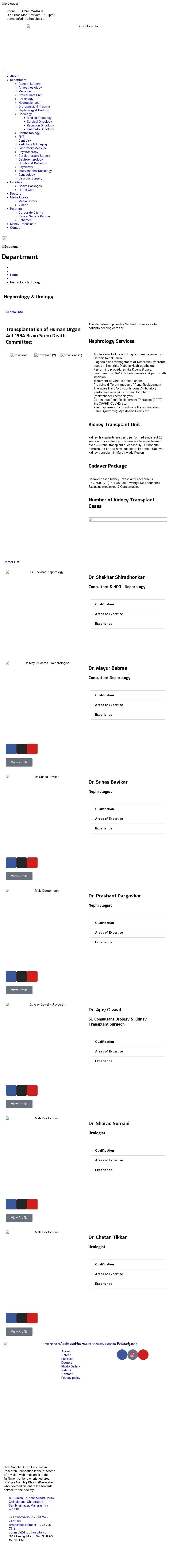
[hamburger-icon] (3, 70)
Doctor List (11, 562)
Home (14, 275)
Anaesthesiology (30, 87)
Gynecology (27, 175)
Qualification (104, 604)
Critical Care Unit (30, 95)
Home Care (26, 190)
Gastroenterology (31, 159)
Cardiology (26, 99)
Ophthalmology (29, 133)
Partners (16, 209)
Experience (103, 624)
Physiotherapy (28, 152)
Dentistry (25, 140)
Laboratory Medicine (33, 148)
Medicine (25, 91)
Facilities (16, 182)
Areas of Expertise (109, 614)
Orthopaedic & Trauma (34, 106)
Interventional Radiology (35, 171)
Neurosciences (29, 103)
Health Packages (30, 186)
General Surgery (30, 84)
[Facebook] (11, 749)
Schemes (25, 220)
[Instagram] (21, 749)
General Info (14, 312)
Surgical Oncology (39, 122)
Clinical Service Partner (34, 216)
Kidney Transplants (23, 224)
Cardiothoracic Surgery (34, 156)
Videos (23, 205)
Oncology (25, 114)
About (14, 76)
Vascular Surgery (30, 178)
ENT (21, 137)
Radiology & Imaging (33, 144)
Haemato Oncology (40, 129)
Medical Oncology (39, 118)
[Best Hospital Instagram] (132, 1354)
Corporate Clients (31, 212)
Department (18, 80)
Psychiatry (26, 167)
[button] (10, 355)
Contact (15, 228)
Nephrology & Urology (34, 110)
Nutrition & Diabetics (33, 163)
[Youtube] (32, 749)
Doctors (15, 193)
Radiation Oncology (40, 125)
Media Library (19, 197)
